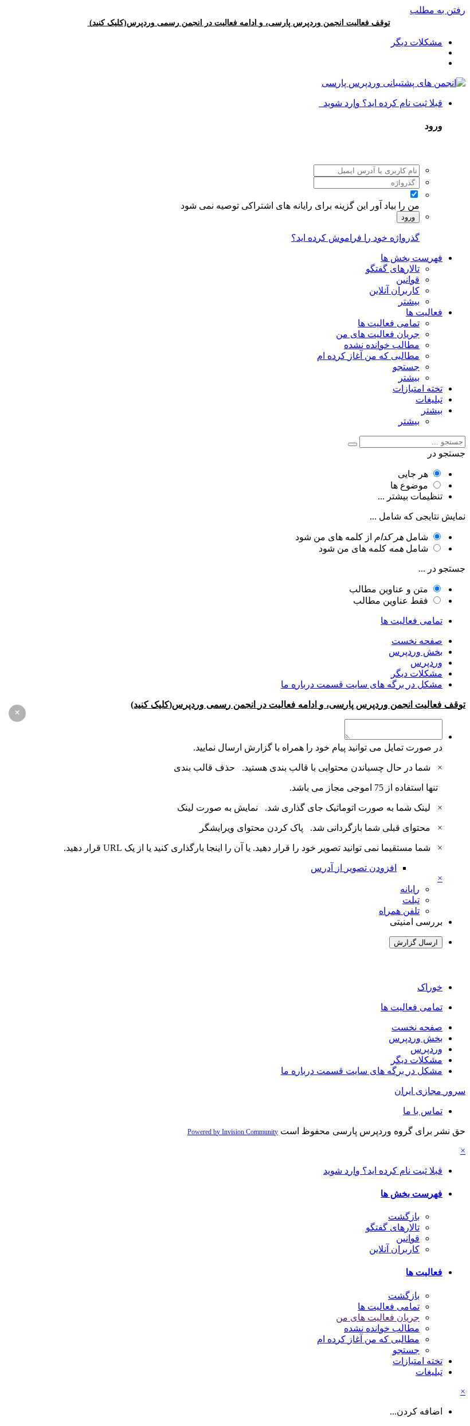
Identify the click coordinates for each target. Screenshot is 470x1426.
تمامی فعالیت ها (389, 323)
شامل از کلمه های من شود (361, 537)
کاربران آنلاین (394, 290)
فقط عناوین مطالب (390, 600)
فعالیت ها (424, 312)
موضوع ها (409, 485)
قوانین (408, 279)
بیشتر (409, 301)
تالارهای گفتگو (393, 269)
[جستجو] (352, 444)
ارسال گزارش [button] (416, 942)
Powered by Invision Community (232, 1132)
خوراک (429, 987)
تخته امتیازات (417, 388)
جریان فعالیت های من (378, 334)
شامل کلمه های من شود (373, 548)
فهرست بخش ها (411, 258)
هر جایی (413, 474)
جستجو (406, 367)
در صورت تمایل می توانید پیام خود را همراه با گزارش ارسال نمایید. (317, 747)
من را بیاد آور (395, 205)
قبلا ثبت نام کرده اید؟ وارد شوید (380, 103)
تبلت (411, 900)
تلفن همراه (399, 911)
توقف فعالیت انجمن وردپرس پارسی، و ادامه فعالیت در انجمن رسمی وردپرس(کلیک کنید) (239, 22)
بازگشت (404, 1216)
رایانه (410, 889)
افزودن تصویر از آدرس (354, 868)
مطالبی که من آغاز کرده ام (368, 356)
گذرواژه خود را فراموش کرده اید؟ (355, 238)
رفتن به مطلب (437, 10)
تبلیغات (429, 399)
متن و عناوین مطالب (388, 589)
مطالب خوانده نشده (382, 345)
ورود (408, 217)
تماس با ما (422, 1111)
